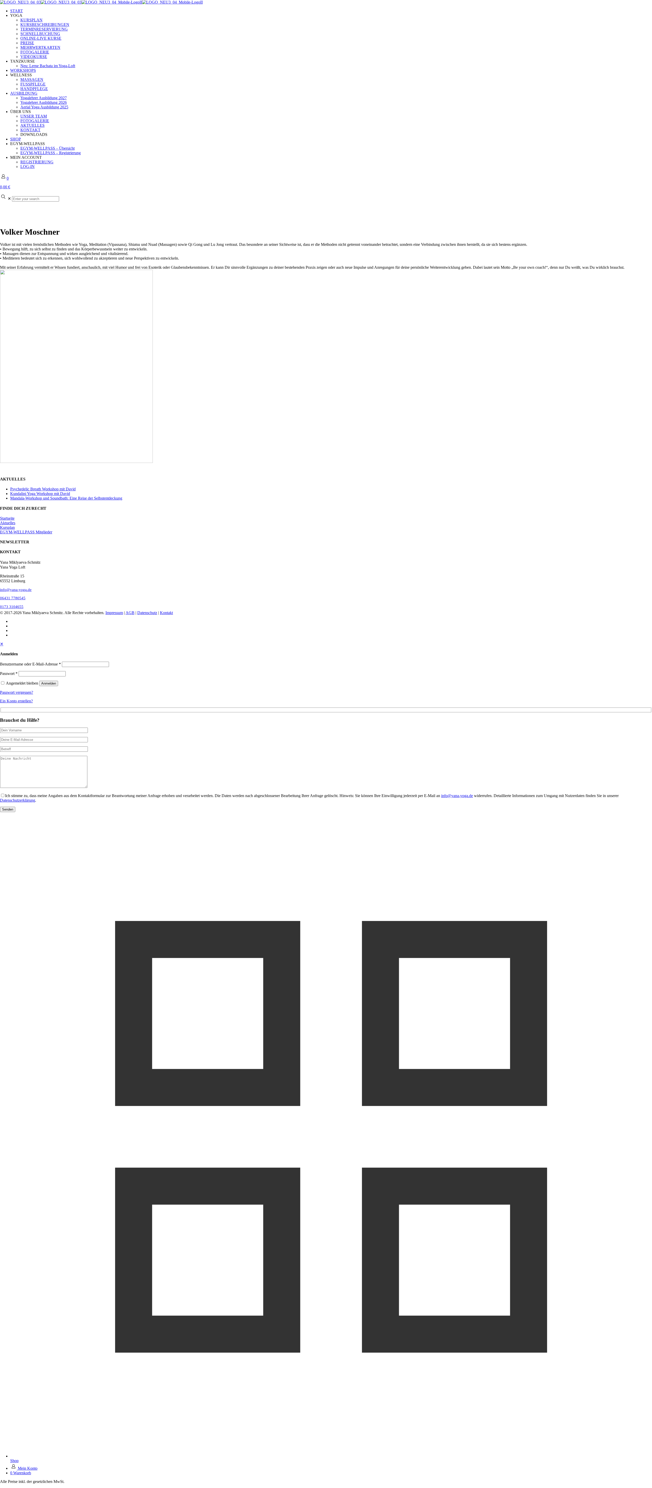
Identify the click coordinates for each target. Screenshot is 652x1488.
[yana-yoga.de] (101, 2)
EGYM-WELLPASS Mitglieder (26, 532)
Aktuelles (7, 523)
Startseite (7, 518)
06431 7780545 (12, 598)
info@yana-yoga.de (16, 589)
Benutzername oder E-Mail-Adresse (30, 664)
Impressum (114, 613)
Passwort (9, 673)
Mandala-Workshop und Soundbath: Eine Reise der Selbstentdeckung (66, 498)
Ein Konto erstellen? (16, 701)
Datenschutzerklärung (17, 800)
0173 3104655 (11, 606)
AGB (130, 613)
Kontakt (166, 613)
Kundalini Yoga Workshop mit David (40, 493)
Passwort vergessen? (16, 692)
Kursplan (7, 527)
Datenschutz (147, 613)
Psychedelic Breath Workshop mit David (43, 489)
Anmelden (48, 683)
